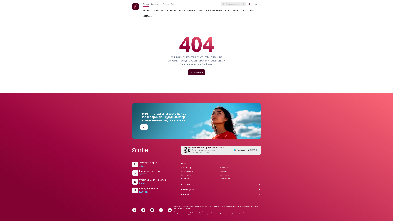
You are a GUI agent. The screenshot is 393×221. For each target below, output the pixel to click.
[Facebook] (161, 210)
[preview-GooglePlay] (239, 150)
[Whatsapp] (143, 210)
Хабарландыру (187, 171)
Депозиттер (171, 10)
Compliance (224, 175)
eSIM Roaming (148, 16)
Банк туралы (186, 175)
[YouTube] (170, 210)
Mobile (235, 10)
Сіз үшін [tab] (146, 4)
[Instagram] (152, 210)
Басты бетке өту (196, 72)
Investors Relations (227, 178)
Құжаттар (224, 171)
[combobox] (234, 4)
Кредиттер (158, 10)
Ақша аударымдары (187, 10)
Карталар (147, 10)
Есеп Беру (224, 167)
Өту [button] (144, 127)
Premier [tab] (166, 4)
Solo (200, 10)
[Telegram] (134, 210)
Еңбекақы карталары (213, 10)
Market (244, 10)
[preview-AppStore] (252, 150)
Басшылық (185, 178)
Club (252, 10)
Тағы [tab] (173, 4)
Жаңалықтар (186, 167)
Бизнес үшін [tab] (156, 4)
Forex (227, 10)
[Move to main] (135, 7)
